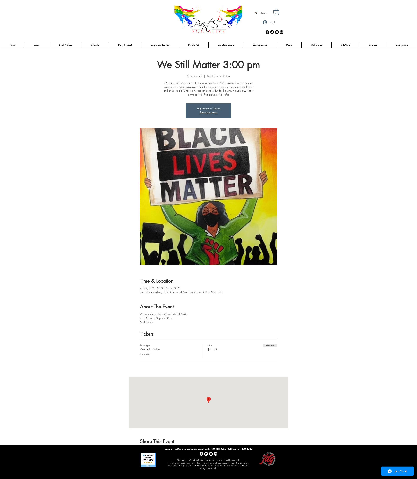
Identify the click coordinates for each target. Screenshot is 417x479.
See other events (208, 112)
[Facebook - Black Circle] (267, 32)
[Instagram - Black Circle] (281, 32)
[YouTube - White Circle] (211, 454)
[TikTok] (272, 32)
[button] (276, 12)
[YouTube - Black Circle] (277, 32)
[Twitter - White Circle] (206, 454)
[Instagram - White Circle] (215, 454)
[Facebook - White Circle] (201, 454)
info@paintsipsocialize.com (187, 448)
